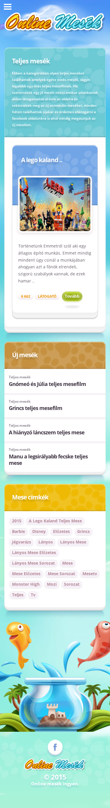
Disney (39, 531)
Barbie (18, 531)
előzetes (61, 531)
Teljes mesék (19, 377)
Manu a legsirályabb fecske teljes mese (48, 459)
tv (33, 594)
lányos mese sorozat (33, 563)
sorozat (71, 584)
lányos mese (73, 542)
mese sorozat (61, 573)
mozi (52, 584)
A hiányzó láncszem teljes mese (46, 432)
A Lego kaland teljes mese (55, 521)
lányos (45, 542)
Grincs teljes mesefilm (35, 407)
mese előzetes (26, 573)
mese (67, 563)
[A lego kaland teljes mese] (55, 204)
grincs (83, 531)
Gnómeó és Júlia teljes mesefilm (47, 383)
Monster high (26, 584)
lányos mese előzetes (34, 552)
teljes (17, 594)
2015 (16, 521)
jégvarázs (21, 542)
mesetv (89, 573)
